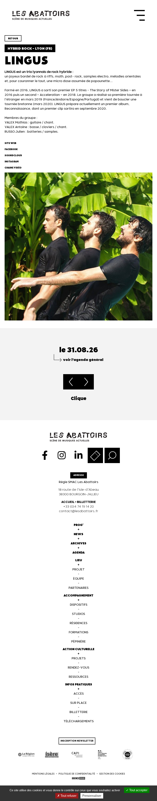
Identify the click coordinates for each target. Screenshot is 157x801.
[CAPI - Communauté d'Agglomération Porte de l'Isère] (77, 754)
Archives (78, 543)
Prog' (78, 525)
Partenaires (78, 588)
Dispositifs (78, 605)
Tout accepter (137, 790)
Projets (79, 658)
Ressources (78, 677)
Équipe (78, 579)
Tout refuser (68, 795)
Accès (79, 694)
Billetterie (79, 712)
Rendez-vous (78, 668)
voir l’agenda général (83, 360)
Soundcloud (13, 155)
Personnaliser (91, 795)
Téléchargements (79, 721)
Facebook (11, 149)
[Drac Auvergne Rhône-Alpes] (102, 754)
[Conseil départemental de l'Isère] (52, 754)
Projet (78, 569)
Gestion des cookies (112, 773)
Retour (13, 38)
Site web (10, 143)
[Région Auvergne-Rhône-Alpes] (26, 754)
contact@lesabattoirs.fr (78, 511)
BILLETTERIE (86, 502)
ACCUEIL (67, 502)
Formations (78, 632)
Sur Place (78, 703)
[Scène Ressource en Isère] (127, 754)
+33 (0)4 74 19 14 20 (78, 507)
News (78, 534)
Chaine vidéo (13, 167)
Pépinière (78, 641)
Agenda (78, 553)
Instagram (12, 161)
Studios (78, 614)
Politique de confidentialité (77, 773)
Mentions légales (43, 773)
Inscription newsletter (77, 740)
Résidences (78, 623)
